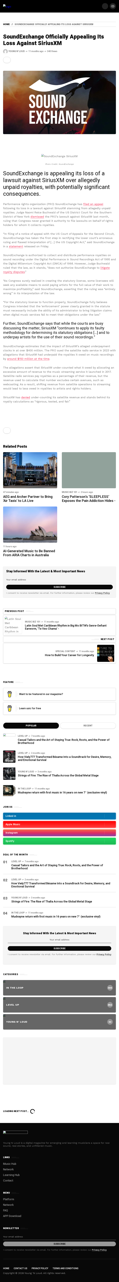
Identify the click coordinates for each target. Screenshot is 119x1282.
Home (6, 24)
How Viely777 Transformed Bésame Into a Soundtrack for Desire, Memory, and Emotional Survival (64, 758)
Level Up (23, 736)
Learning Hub (11, 1175)
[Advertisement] (59, 1060)
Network (8, 1169)
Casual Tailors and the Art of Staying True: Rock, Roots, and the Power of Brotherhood (64, 741)
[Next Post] (105, 653)
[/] (105, 6)
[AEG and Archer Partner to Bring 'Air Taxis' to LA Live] (30, 470)
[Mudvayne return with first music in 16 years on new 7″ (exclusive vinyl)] (9, 790)
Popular (31, 725)
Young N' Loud (26, 771)
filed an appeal (93, 204)
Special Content (65, 651)
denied (25, 397)
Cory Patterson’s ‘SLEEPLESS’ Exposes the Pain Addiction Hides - (88, 498)
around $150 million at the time (28, 358)
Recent (88, 725)
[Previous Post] (13, 625)
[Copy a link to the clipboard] (6, 60)
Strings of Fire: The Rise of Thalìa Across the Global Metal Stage (58, 775)
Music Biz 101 (69, 492)
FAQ (5, 1210)
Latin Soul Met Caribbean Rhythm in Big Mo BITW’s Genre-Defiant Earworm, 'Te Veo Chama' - (66, 627)
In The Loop (24, 788)
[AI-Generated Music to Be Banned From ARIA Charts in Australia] (30, 524)
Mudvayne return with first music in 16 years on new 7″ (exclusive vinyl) (62, 793)
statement (16, 246)
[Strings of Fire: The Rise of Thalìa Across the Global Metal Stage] (9, 773)
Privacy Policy (102, 593)
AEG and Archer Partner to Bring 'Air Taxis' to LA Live (28, 498)
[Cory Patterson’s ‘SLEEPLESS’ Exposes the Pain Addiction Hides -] (89, 470)
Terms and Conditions (65, 1268)
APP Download (12, 1216)
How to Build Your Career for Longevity (69, 655)
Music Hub (9, 1164)
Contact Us (20, 1268)
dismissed (37, 216)
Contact (8, 1181)
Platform (8, 1199)
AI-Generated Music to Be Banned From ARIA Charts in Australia (29, 553)
